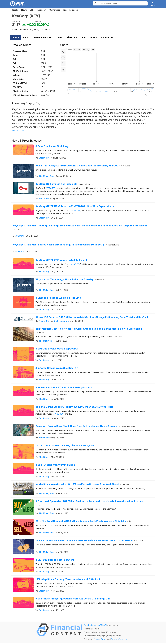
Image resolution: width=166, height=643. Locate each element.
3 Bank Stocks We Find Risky (52, 146)
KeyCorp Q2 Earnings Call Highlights (65, 184)
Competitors (108, 37)
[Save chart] (63, 69)
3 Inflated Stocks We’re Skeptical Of (56, 368)
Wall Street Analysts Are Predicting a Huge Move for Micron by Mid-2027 (82, 165)
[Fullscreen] (63, 63)
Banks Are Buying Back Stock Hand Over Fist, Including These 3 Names (85, 426)
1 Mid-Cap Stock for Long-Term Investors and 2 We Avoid (68, 579)
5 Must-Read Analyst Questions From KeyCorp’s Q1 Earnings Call (72, 598)
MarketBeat (44, 198)
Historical (72, 37)
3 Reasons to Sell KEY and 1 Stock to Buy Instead (63, 387)
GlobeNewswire (61, 321)
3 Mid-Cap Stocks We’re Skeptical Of (56, 348)
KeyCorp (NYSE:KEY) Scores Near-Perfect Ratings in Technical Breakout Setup (66, 244)
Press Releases (70, 10)
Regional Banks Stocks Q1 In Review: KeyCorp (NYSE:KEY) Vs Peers (74, 406)
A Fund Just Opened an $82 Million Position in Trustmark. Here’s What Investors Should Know (89, 503)
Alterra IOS (44, 321)
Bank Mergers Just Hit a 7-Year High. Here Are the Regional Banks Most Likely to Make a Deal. (89, 330)
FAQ (84, 37)
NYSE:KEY (50, 188)
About (93, 37)
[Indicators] (63, 51)
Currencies (54, 10)
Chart (59, 37)
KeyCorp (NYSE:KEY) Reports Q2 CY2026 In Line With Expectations (74, 206)
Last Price (16, 21)
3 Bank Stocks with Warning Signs (55, 464)
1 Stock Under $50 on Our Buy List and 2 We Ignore (64, 445)
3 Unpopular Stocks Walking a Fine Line (58, 297)
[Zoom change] (63, 57)
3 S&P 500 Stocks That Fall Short (54, 559)
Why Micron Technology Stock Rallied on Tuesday (69, 279)
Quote (15, 37)
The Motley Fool (46, 176)
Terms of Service (119, 639)
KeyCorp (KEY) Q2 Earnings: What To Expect (61, 260)
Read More (18, 130)
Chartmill (20, 236)
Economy (41, 10)
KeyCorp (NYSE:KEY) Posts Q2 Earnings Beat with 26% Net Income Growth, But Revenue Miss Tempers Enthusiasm (80, 227)
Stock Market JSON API (95, 625)
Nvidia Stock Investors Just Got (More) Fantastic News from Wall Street (82, 484)
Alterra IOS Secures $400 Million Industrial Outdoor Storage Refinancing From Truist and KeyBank (92, 317)
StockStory (44, 158)
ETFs (32, 10)
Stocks (15, 10)
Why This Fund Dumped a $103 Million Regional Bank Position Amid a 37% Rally (86, 521)
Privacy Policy (100, 639)
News (24, 10)
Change (38, 21)
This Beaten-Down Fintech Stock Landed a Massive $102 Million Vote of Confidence (89, 540)
